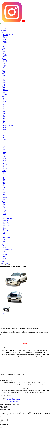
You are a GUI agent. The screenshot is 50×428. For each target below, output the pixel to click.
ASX (4, 187)
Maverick (4, 82)
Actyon (4, 208)
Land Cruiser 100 (5, 230)
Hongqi (3, 112)
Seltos (4, 151)
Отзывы (4, 41)
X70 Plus (4, 142)
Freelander (4, 158)
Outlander (4, 186)
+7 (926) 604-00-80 (25, 344)
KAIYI (3, 147)
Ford (2, 77)
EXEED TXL (5, 62)
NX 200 (4, 165)
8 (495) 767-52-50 (4, 28)
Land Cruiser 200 (5, 220)
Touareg (4, 236)
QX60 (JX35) (5, 127)
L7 (3, 172)
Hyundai (3, 115)
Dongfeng (3, 74)
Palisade (4, 116)
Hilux (4, 227)
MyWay (4, 176)
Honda (3, 110)
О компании (5, 42)
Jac (2, 130)
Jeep (2, 136)
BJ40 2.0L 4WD (5, 48)
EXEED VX (5, 60)
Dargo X (4, 108)
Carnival (4, 152)
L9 (3, 173)
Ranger (4, 80)
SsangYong (3, 207)
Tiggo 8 (4, 67)
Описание (3, 313)
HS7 (4, 114)
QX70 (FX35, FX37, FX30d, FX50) (8, 125)
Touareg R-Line (5, 240)
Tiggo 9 (4, 69)
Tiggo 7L (4, 65)
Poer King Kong (5, 99)
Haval (2, 103)
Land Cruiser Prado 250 (6, 223)
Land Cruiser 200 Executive (6, 221)
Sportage (4, 150)
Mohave (4, 149)
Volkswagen (3, 234)
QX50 (4, 124)
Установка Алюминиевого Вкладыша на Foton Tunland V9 (13, 399)
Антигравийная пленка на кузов (7, 249)
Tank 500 (4, 213)
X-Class (4, 183)
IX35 (4, 121)
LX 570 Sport (5, 168)
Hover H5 (4, 102)
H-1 (3, 120)
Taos (4, 235)
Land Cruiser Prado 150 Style (7, 224)
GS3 (4, 87)
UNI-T (4, 52)
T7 (3, 216)
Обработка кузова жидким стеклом (8, 34)
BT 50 (4, 179)
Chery (2, 58)
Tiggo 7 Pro (4, 66)
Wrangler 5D (5, 140)
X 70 (4, 175)
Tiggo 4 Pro (4, 63)
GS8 (4, 89)
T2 (3, 143)
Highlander (4, 228)
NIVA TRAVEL (5, 197)
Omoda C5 (4, 59)
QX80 (4, 128)
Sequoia (4, 231)
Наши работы (5, 38)
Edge (4, 81)
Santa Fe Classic (5, 122)
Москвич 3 (4, 247)
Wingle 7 (4, 100)
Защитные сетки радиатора (7, 36)
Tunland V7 (4, 85)
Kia (2, 148)
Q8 (3, 47)
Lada (2, 154)
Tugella (4, 93)
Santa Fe (4, 117)
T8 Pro (4, 132)
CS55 (4, 53)
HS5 (4, 113)
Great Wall (3, 98)
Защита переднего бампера (5, 263)
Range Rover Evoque (6, 160)
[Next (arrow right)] (1, 427)
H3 (3, 104)
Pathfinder (4, 190)
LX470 (4, 170)
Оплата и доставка (5, 256)
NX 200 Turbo (5, 166)
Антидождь (5, 251)
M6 (3, 109)
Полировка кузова (5, 35)
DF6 (4, 75)
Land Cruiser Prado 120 (6, 226)
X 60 (4, 174)
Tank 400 (4, 214)
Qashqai (4, 193)
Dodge (3, 73)
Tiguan (4, 239)
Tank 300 (4, 212)
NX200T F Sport (5, 167)
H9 (3, 105)
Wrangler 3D (5, 139)
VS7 (4, 146)
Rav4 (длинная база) (6, 229)
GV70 (4, 97)
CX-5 (4, 180)
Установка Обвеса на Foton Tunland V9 (10, 398)
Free (4, 243)
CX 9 (4, 181)
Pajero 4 (4, 184)
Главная (3, 261)
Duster (4, 204)
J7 (3, 135)
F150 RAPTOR (5, 78)
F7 (3, 106)
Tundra (4, 232)
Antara (4, 198)
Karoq (4, 206)
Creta (4, 118)
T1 (3, 144)
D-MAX (4, 129)
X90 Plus (4, 141)
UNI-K (4, 51)
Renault (3, 201)
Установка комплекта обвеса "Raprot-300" (10, 400)
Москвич (3, 246)
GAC (2, 86)
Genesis (3, 96)
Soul (4, 153)
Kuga (4, 79)
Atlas (4, 92)
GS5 (4, 88)
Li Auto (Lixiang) (4, 171)
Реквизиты (4, 40)
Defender (4, 159)
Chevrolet (3, 70)
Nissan (3, 189)
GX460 (4, 163)
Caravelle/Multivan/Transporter (7, 237)
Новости (4, 258)
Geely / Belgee (4, 91)
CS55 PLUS (5, 54)
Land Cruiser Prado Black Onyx (7, 225)
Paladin (4, 200)
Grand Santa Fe (5, 119)
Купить (1, 340)
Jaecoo (3, 134)
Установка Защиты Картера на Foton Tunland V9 (11, 401)
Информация (3, 253)
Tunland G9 (4, 84)
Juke (4, 195)
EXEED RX (5, 61)
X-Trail (4, 191)
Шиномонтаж (5, 37)
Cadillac (3, 49)
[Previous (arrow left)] (0, 427)
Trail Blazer (4, 72)
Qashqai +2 (4, 194)
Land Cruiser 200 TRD (6, 222)
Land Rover (3, 156)
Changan (3, 50)
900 (3, 178)
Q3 (3, 46)
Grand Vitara (5, 210)
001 (3, 245)
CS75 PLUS (5, 55)
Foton (2, 83)
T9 (3, 133)
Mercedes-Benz (4, 182)
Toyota (3, 217)
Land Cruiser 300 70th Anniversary (7, 218)
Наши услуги (3, 32)
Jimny (4, 211)
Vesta (4, 155)
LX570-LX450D (5, 162)
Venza (4, 233)
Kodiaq (4, 205)
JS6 (3, 131)
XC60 (4, 242)
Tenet (2, 215)
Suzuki (3, 209)
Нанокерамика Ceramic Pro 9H (7, 248)
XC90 (4, 241)
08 (3, 177)
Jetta (2, 145)
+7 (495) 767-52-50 (25, 343)
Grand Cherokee (5, 137)
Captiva (4, 71)
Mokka (4, 199)
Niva (2, 196)
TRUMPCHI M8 (5, 90)
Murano (4, 192)
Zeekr (2, 244)
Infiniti (3, 123)
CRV (4, 111)
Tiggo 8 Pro (4, 68)
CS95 (4, 56)
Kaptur (4, 202)
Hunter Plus (4, 57)
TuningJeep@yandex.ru (5, 1)
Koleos (4, 203)
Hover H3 (4, 101)
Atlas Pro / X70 (5, 94)
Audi (2, 44)
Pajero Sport (4, 185)
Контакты (4, 39)
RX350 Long (5, 164)
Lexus (2, 161)
